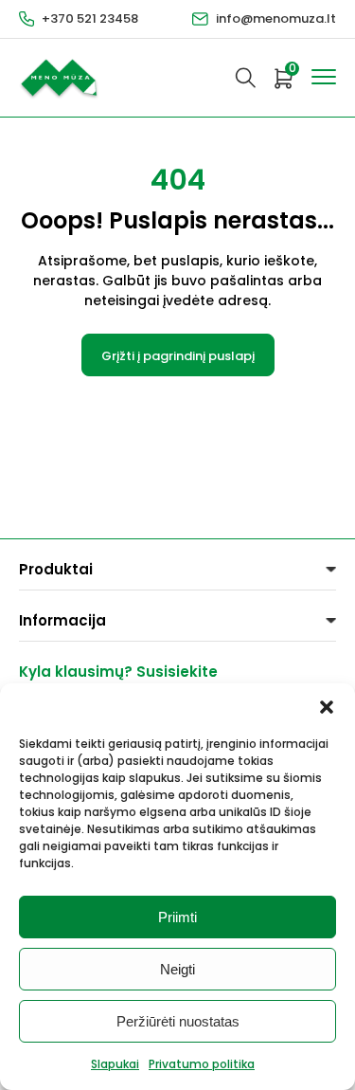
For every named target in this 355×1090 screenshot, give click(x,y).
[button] (326, 707)
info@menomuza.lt (276, 18)
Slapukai (115, 1064)
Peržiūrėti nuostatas (178, 1021)
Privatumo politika (202, 1064)
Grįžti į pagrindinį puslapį (178, 356)
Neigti (177, 969)
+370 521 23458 (90, 18)
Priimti (177, 917)
